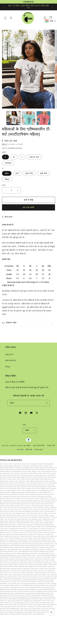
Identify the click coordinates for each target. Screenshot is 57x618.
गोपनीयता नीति (51, 445)
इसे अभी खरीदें (28, 207)
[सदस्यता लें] (47, 403)
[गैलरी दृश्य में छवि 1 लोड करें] (13, 118)
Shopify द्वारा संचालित (24, 445)
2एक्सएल (8, 163)
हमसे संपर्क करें (10, 360)
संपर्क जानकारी (38, 450)
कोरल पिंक (29, 173)
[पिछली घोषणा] (5, 7)
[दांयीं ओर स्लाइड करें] (54, 119)
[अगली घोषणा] (52, 7)
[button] (5, 18)
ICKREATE (13, 445)
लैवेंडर (7, 179)
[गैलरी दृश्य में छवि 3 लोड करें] (43, 118)
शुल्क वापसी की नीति (38, 445)
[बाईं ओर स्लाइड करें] (3, 119)
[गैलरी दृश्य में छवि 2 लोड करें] (28, 118)
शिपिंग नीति (29, 450)
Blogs (7, 366)
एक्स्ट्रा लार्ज (34, 157)
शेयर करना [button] (8, 217)
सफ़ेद (7, 173)
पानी (17, 173)
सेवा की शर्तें (20, 450)
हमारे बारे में (9, 354)
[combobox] (50, 21)
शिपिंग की (4, 144)
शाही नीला (43, 173)
